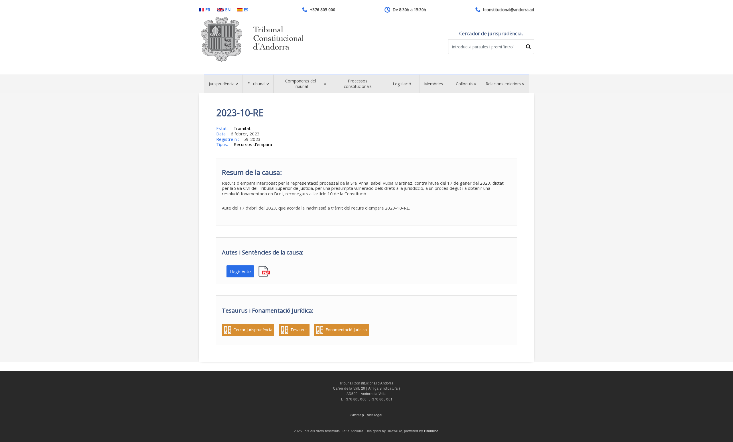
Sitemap (357, 414)
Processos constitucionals (358, 83)
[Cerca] (528, 46)
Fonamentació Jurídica (346, 329)
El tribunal (256, 83)
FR (207, 9)
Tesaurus (299, 329)
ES (246, 9)
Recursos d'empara (253, 144)
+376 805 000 (322, 9)
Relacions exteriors (503, 83)
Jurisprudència (222, 83)
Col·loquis (464, 83)
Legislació (402, 83)
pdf (265, 271)
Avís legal (375, 414)
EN (227, 9)
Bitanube (431, 430)
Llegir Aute (240, 271)
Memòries (433, 83)
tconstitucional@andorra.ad (508, 9)
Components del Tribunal (300, 83)
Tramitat (242, 128)
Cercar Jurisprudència (252, 329)
